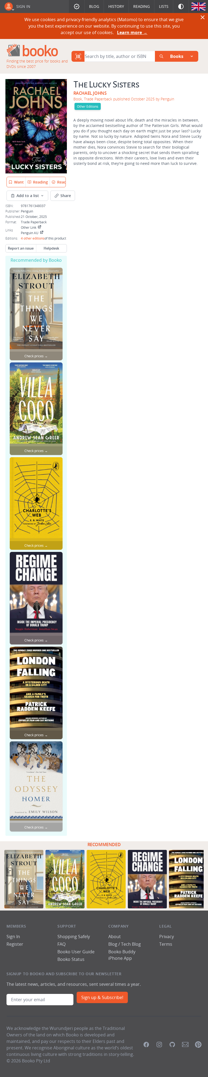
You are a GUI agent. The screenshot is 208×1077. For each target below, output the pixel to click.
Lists (163, 6)
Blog (94, 6)
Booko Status (70, 959)
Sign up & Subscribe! (102, 997)
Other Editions (87, 106)
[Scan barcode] (78, 56)
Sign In (23, 6)
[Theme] (180, 6)
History (116, 6)
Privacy (166, 936)
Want (19, 182)
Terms (165, 944)
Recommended (104, 844)
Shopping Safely (73, 936)
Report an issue (21, 248)
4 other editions (32, 238)
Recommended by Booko (36, 260)
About (114, 936)
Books (176, 56)
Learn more (132, 32)
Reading (141, 6)
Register (14, 944)
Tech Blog (131, 944)
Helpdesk (51, 248)
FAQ (61, 944)
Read (61, 182)
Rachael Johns (90, 93)
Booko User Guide (76, 952)
